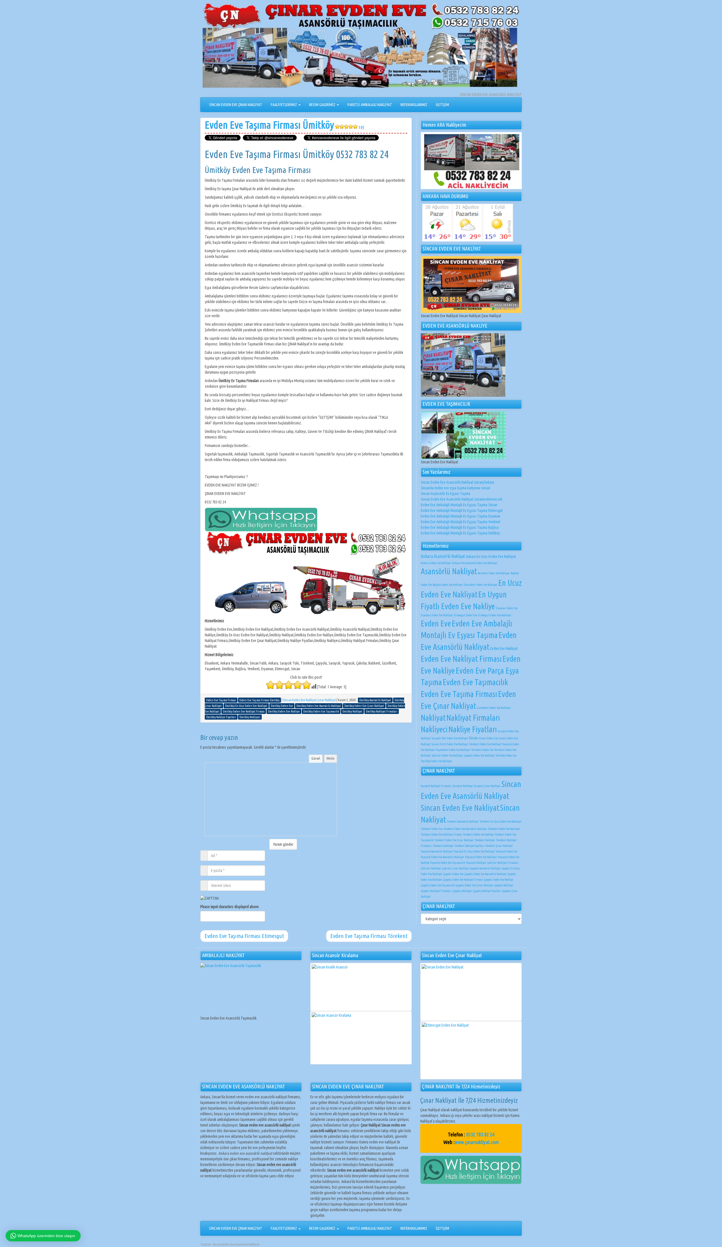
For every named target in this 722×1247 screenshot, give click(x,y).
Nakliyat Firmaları (473, 717)
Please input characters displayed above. (229, 906)
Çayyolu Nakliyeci (462, 891)
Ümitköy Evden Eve (506, 755)
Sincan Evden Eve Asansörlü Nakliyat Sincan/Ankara (457, 482)
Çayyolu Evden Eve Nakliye (498, 879)
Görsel (315, 758)
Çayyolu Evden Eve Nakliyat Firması (463, 879)
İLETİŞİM (442, 104)
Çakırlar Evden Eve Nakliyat (447, 755)
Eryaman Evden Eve (507, 608)
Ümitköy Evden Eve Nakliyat (436, 761)
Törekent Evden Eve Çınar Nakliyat (454, 840)
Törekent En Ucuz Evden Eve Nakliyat (500, 821)
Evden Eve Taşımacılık (475, 682)
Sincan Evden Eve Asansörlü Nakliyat (235, 1244)
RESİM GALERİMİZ (322, 104)
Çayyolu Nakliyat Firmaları (436, 891)
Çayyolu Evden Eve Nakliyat (479, 755)
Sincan (473, 738)
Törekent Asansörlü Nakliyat (463, 821)
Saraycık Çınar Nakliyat (487, 786)
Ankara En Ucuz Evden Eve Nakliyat (491, 556)
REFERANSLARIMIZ (413, 104)
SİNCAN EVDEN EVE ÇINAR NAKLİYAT (235, 104)
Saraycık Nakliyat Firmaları (436, 786)
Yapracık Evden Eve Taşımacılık (447, 862)
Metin (330, 758)
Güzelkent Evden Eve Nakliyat (494, 707)
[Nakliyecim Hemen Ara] (471, 160)
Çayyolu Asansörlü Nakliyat (485, 868)
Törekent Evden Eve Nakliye (478, 834)
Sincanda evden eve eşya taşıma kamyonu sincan (455, 488)
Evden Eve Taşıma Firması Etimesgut (244, 935)
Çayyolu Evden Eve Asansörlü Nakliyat (485, 874)
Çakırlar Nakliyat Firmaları (503, 862)
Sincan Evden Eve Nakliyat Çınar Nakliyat (309, 700)
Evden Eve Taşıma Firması (459, 693)
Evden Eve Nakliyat (504, 648)
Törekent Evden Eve (432, 828)
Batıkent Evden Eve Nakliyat (494, 573)
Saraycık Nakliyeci (463, 786)
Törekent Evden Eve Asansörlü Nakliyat (465, 828)
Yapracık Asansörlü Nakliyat (437, 851)
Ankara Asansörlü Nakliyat (443, 556)
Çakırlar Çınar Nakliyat (455, 868)
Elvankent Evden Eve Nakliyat (481, 584)
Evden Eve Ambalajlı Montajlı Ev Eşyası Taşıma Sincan (459, 505)
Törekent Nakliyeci (443, 845)
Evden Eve (436, 623)
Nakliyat (433, 717)
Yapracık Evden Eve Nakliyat (481, 857)
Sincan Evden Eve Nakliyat (460, 807)
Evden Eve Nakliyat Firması (461, 658)
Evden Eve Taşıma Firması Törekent (369, 935)
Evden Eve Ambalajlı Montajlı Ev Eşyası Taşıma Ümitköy (460, 533)
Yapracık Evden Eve (506, 851)
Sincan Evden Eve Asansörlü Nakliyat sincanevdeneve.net (461, 499)
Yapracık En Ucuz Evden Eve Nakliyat (474, 851)
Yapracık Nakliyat (476, 862)
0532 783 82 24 (480, 1134)
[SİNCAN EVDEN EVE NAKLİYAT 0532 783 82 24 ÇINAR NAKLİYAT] (361, 47)
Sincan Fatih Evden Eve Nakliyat (450, 744)
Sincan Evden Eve (488, 738)
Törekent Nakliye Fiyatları (469, 845)
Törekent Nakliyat (485, 840)
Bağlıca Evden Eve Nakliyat (448, 584)
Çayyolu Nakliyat (503, 885)
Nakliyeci (434, 729)
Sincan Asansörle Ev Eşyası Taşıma (445, 493)
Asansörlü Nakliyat (449, 571)
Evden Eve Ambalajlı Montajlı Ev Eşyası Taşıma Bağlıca (460, 527)
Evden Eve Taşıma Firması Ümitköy (284, 125)
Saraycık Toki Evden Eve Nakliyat (450, 738)
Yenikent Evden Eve (482, 749)
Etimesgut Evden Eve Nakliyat (494, 615)
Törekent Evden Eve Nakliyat (485, 744)
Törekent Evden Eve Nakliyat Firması (441, 834)
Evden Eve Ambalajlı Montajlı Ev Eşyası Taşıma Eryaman (460, 516)
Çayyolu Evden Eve (453, 874)
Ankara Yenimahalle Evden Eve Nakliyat (475, 563)
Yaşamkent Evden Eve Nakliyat (453, 749)
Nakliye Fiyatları (472, 729)
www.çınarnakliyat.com (477, 1142)
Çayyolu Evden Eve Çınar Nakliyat (474, 885)
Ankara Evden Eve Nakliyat (436, 563)
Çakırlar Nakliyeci (431, 868)
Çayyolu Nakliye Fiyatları (487, 891)
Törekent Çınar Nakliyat (499, 845)
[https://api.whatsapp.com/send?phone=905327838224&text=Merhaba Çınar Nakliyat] (471, 1169)
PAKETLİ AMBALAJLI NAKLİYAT (369, 104)
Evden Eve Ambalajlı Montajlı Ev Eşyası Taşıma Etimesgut (462, 510)
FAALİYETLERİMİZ (284, 104)
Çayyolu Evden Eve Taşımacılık (438, 885)
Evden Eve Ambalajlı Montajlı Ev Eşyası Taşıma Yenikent (460, 522)
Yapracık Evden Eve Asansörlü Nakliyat (442, 857)
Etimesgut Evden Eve (465, 615)
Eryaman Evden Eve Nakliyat (437, 615)
